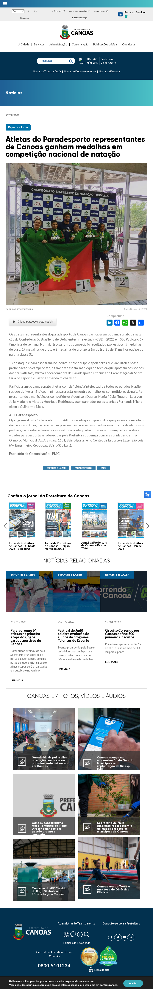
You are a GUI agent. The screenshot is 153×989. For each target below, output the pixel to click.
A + (35, 11)
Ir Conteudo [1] (58, 11)
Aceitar (133, 983)
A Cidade (23, 44)
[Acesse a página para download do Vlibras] (120, 14)
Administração (58, 44)
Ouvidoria (128, 44)
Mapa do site (101, 969)
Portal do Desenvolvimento (80, 71)
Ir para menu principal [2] (79, 11)
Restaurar (24, 18)
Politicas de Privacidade (76, 942)
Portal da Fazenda (109, 71)
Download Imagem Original (19, 309)
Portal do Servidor (135, 12)
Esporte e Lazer (18, 127)
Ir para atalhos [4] (80, 18)
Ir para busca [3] (101, 11)
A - (29, 11)
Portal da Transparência (47, 71)
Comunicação (80, 44)
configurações (108, 985)
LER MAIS (16, 680)
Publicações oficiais (105, 44)
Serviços (39, 44)
